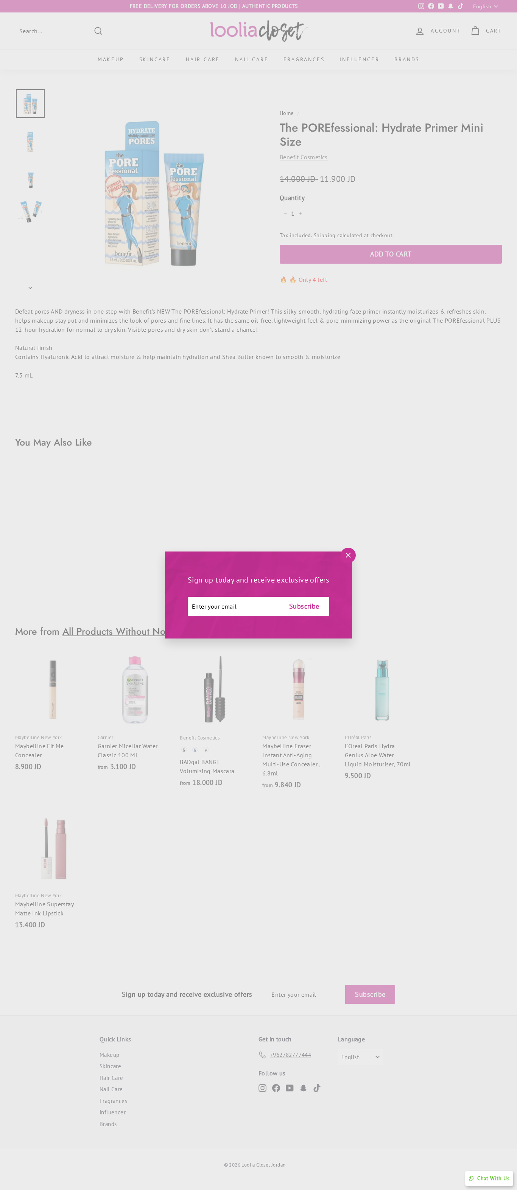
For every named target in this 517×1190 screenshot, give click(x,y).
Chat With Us (493, 1178)
